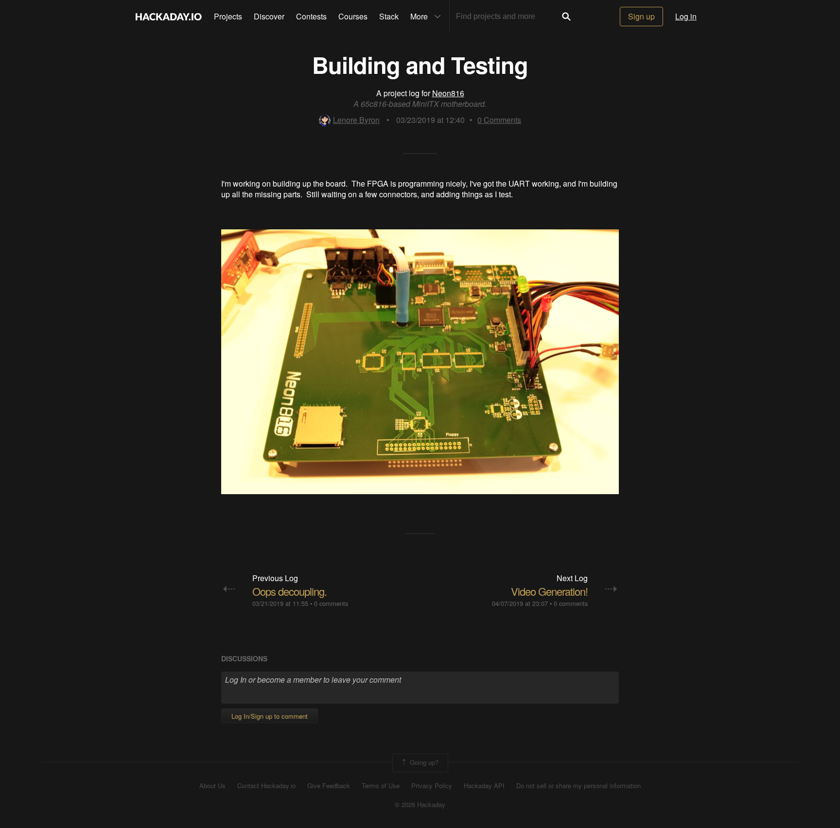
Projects (228, 16)
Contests (311, 16)
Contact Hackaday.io (266, 785)
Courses (353, 16)
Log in (686, 16)
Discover (269, 16)
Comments (499, 119)
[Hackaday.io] (168, 16)
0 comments (331, 603)
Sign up (641, 16)
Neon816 (448, 93)
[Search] (566, 16)
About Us (212, 785)
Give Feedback (328, 785)
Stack (389, 16)
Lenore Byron (356, 119)
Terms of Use (381, 785)
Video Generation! (549, 591)
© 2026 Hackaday (420, 804)
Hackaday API (484, 785)
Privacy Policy (431, 785)
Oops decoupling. (289, 591)
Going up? (423, 761)
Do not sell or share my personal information (578, 785)
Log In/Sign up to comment (269, 716)
